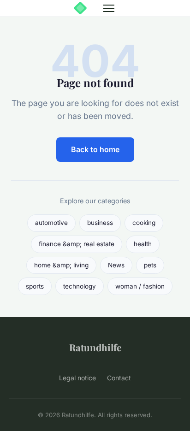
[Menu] (109, 8)
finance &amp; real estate (76, 244)
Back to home (95, 149)
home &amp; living (61, 265)
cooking (143, 222)
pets (150, 265)
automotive (51, 222)
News (116, 265)
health (143, 244)
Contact (119, 378)
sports (35, 286)
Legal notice (77, 378)
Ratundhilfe (95, 347)
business (100, 222)
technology (79, 286)
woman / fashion (140, 286)
